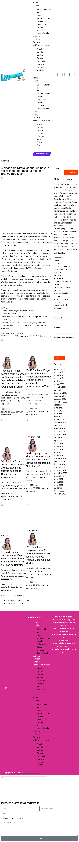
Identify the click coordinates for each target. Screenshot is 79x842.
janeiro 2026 (59, 390)
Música (40, 55)
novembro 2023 (60, 467)
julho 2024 (58, 443)
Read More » (6, 409)
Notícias (36, 36)
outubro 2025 (60, 399)
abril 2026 (58, 381)
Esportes (41, 70)
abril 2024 (58, 452)
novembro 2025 (60, 396)
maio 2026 (58, 378)
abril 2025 (58, 416)
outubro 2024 (60, 434)
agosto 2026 (59, 369)
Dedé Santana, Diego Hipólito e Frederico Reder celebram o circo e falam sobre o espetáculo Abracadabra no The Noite (39, 380)
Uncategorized (60, 305)
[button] (39, 74)
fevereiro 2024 (60, 458)
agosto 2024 (59, 440)
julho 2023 (58, 479)
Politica (40, 58)
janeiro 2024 (59, 461)
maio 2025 (58, 414)
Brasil (39, 49)
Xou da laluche (43, 33)
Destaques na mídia (62, 266)
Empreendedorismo (62, 269)
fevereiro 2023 (60, 494)
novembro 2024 (60, 431)
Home (35, 2)
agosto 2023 (59, 476)
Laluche (36, 5)
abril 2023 (58, 488)
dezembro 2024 (60, 428)
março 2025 (59, 419)
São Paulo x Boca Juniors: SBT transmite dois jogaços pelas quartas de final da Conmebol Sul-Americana (65, 220)
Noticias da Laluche (62, 293)
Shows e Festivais (61, 299)
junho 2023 (58, 482)
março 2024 (59, 455)
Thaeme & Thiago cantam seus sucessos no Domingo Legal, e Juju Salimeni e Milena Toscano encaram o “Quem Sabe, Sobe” (66, 190)
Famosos (58, 275)
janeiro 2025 (59, 425)
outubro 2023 (60, 470)
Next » (21, 595)
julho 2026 (58, 372)
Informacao (59, 278)
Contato (36, 42)
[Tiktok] (70, 74)
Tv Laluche (41, 24)
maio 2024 (58, 449)
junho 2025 (58, 411)
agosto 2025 (59, 405)
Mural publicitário (62, 287)
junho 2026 (58, 375)
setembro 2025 (60, 402)
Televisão (41, 61)
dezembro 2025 (60, 393)
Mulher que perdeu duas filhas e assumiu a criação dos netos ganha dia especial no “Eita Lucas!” (38, 459)
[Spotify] (75, 74)
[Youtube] (56, 74)
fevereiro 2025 (60, 422)
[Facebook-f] (66, 74)
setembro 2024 (60, 437)
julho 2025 (58, 408)
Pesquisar (57, 168)
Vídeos (39, 15)
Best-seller (58, 257)
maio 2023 (58, 485)
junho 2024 (58, 446)
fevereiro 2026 (60, 387)
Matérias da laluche (41, 45)
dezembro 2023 (60, 464)
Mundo (40, 52)
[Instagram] (61, 74)
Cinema (57, 263)
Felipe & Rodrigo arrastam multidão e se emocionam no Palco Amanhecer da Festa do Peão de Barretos (13, 558)
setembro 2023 (60, 473)
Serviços (36, 39)
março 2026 (59, 384)
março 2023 (59, 491)
